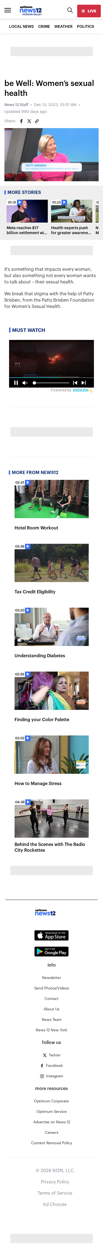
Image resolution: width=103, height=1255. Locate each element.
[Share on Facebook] (21, 121)
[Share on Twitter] (29, 121)
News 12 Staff (16, 105)
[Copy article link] (37, 121)
